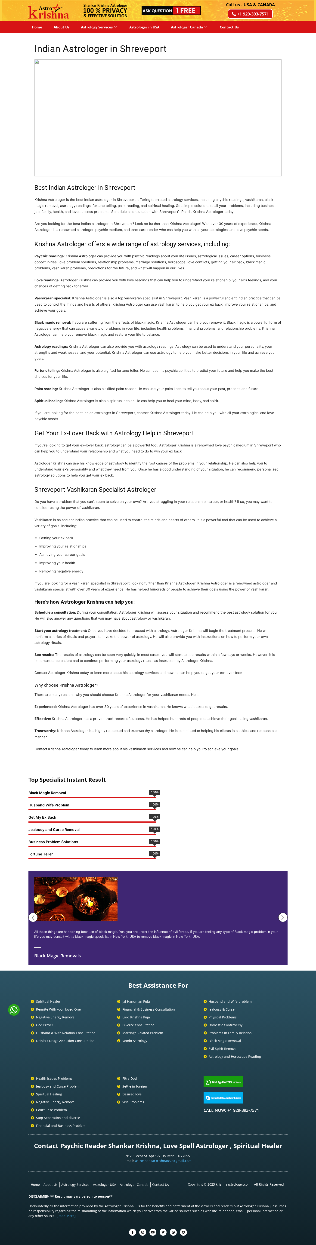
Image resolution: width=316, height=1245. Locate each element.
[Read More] (66, 1216)
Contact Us (229, 27)
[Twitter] (142, 1232)
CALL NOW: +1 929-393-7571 (231, 1110)
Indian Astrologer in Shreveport (100, 48)
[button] (41, 118)
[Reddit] (183, 1232)
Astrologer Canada (187, 27)
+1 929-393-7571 (253, 14)
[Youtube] (152, 1232)
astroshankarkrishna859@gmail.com (163, 1161)
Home (37, 27)
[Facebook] (132, 1232)
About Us (61, 27)
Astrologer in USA (144, 27)
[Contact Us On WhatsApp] (14, 1014)
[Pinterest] (173, 1232)
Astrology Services (97, 27)
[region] (158, 117)
